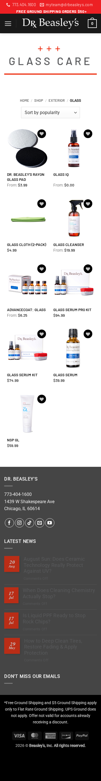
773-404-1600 (18, 494)
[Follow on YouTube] (49, 522)
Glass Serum (65, 374)
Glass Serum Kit (22, 374)
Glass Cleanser (68, 244)
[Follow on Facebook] (9, 522)
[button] (8, 23)
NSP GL (13, 439)
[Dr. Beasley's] (50, 23)
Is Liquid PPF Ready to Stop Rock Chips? (54, 618)
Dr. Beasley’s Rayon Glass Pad (25, 177)
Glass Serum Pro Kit (72, 309)
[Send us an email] (39, 522)
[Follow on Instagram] (19, 522)
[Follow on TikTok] (29, 522)
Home (24, 100)
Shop (38, 100)
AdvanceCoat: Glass (26, 309)
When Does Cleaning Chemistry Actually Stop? (59, 593)
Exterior (57, 100)
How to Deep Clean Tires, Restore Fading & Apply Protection (53, 647)
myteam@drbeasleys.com (69, 4)
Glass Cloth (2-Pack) (26, 244)
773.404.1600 (24, 4)
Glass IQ (61, 174)
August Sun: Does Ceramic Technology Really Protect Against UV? (54, 565)
